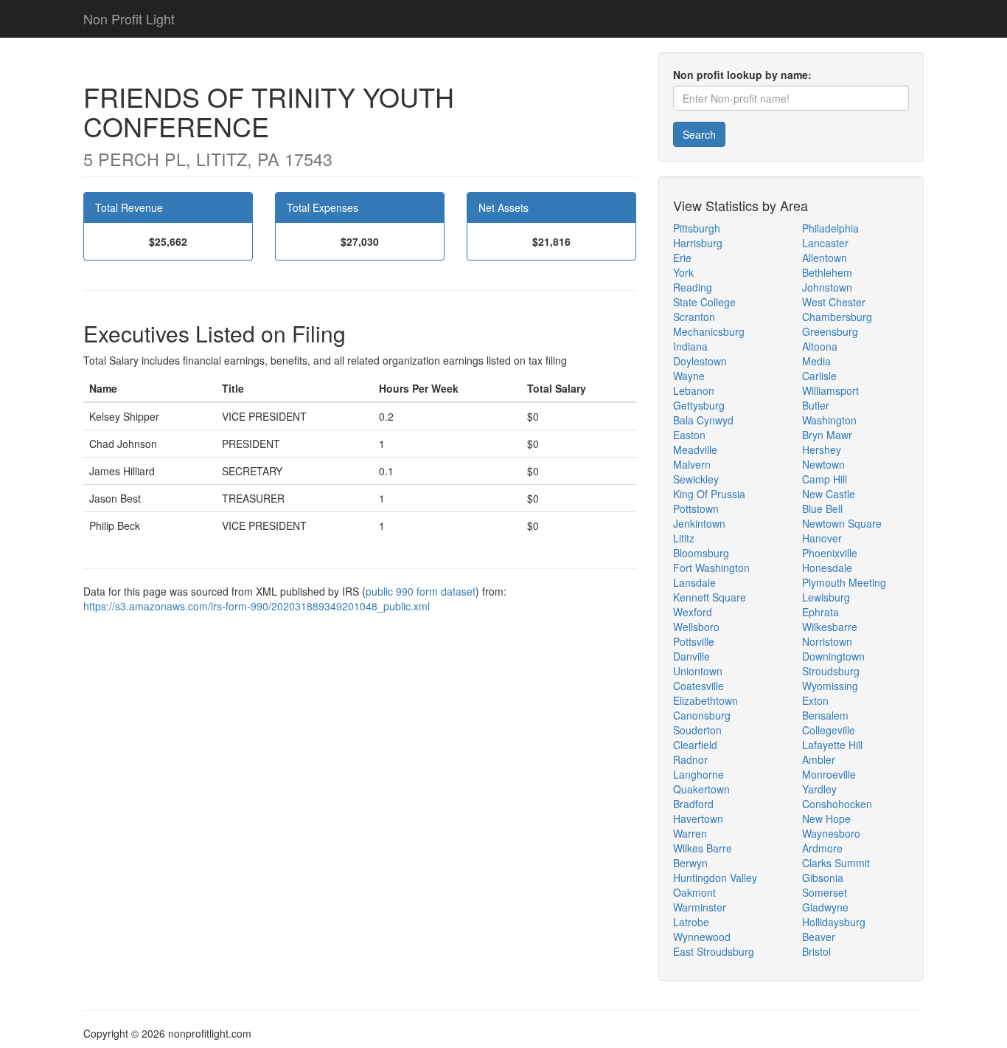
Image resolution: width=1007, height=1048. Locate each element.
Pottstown (696, 508)
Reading (692, 287)
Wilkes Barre (702, 848)
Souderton (697, 730)
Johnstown (827, 287)
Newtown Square (842, 523)
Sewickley (696, 479)
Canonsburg (702, 715)
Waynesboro (831, 833)
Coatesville (698, 685)
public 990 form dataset (420, 591)
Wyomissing (830, 685)
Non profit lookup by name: (742, 74)
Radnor (690, 759)
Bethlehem (827, 272)
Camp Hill (824, 479)
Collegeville (828, 730)
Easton (689, 434)
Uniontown (697, 670)
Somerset (824, 892)
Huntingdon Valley (715, 877)
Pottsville (693, 641)
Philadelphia (830, 228)
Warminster (699, 907)
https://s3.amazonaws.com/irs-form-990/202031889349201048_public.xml (256, 606)
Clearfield (695, 744)
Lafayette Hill (832, 744)
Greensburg (830, 331)
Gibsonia (822, 877)
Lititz (683, 538)
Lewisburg (826, 597)
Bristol (816, 951)
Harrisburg (697, 242)
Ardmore (822, 848)
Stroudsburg (831, 670)
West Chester (833, 301)
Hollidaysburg (833, 921)
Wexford (692, 611)
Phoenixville (829, 552)
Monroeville (829, 774)
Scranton (694, 316)
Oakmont (694, 892)
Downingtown (833, 656)
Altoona (819, 346)
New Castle (828, 493)
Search (699, 134)
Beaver (818, 936)
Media (816, 361)
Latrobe (691, 921)
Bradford (693, 803)
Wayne (689, 375)
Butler (815, 405)
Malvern (692, 464)
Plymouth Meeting (844, 582)
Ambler (818, 759)
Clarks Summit (836, 862)
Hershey (821, 449)
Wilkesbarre (829, 626)
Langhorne (698, 774)
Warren (690, 833)
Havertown (698, 818)
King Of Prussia (709, 493)
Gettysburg (699, 405)
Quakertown (701, 789)
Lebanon (693, 390)
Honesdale (827, 567)
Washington (829, 420)
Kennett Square (709, 597)
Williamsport (830, 390)
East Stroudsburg (713, 951)
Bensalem (825, 715)
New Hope (826, 818)
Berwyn (690, 862)
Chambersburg (837, 316)
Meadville (695, 449)
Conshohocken (837, 803)
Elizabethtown (705, 700)
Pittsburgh (696, 228)
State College (704, 301)
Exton (815, 700)
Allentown (824, 257)
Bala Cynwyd (703, 420)
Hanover (822, 538)
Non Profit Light (129, 18)
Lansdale (694, 582)
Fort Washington (711, 567)
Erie (682, 257)
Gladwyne (825, 907)
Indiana (690, 346)
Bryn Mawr (827, 434)
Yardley (819, 789)
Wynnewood (702, 936)
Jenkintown (699, 523)
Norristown (827, 641)
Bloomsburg (701, 552)
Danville (691, 656)
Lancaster (825, 242)
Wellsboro (696, 626)
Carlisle (819, 375)
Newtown (823, 464)
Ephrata (820, 611)
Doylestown (700, 361)
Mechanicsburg (709, 331)
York (683, 272)
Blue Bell (822, 508)
